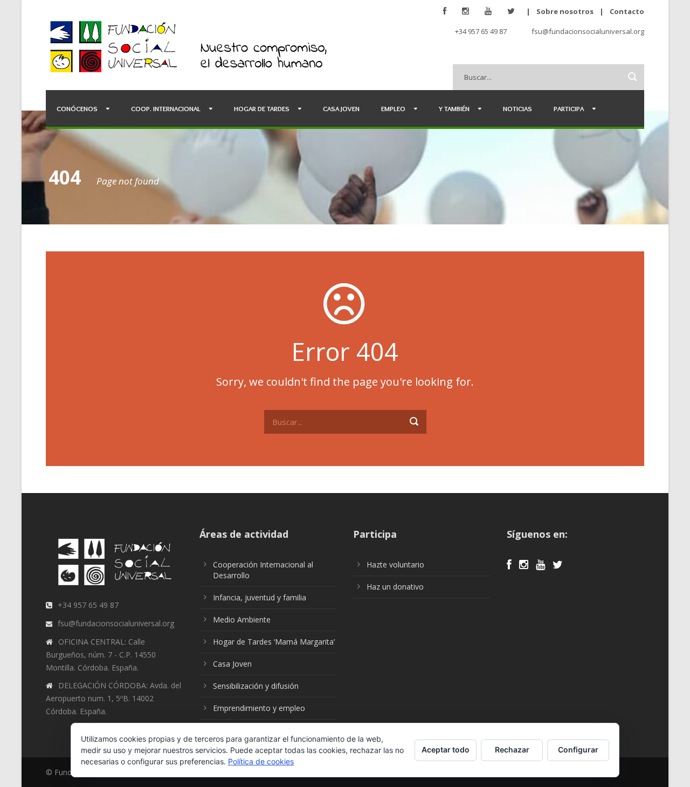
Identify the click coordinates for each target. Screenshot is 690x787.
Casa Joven (341, 108)
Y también (454, 108)
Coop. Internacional (166, 108)
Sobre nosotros (565, 11)
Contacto (627, 11)
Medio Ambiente (242, 619)
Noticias (517, 108)
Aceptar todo (446, 749)
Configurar (578, 749)
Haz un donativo (395, 586)
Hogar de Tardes (261, 108)
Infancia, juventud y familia (259, 597)
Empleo (393, 108)
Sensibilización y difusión (256, 686)
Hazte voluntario (395, 564)
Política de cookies (261, 761)
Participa (569, 108)
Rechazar (512, 749)
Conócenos (77, 108)
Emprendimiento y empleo (259, 708)
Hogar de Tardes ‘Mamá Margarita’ (274, 642)
